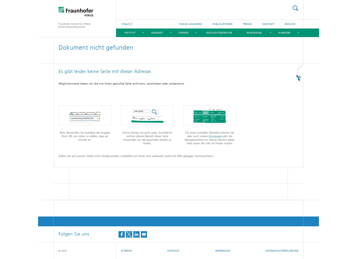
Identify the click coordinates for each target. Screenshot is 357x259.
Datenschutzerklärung (282, 250)
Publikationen (222, 24)
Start (126, 24)
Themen (183, 32)
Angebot (157, 32)
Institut (130, 32)
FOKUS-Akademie (190, 24)
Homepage (215, 136)
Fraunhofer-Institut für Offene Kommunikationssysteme (74, 25)
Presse (247, 24)
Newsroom (254, 32)
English (290, 24)
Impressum (222, 250)
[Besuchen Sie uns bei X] (129, 234)
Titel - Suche (295, 8)
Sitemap (126, 250)
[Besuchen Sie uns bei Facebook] (122, 234)
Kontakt (268, 24)
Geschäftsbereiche (219, 32)
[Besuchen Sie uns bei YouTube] (144, 234)
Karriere (284, 32)
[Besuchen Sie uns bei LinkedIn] (136, 234)
